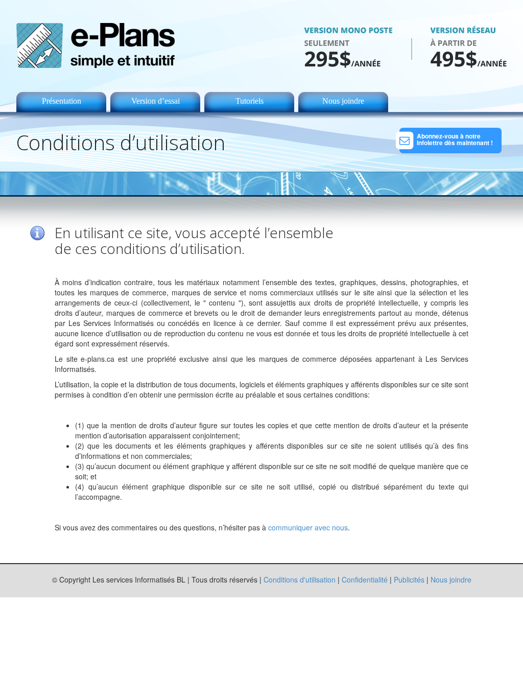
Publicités (409, 579)
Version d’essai (155, 101)
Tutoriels (249, 101)
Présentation (61, 101)
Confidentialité (365, 579)
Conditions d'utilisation (300, 579)
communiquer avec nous (308, 527)
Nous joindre (343, 101)
